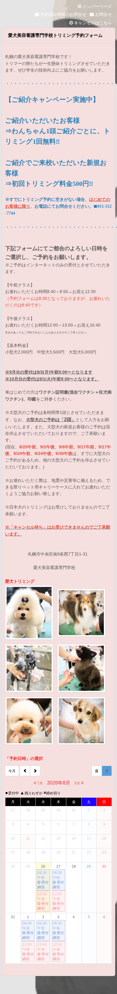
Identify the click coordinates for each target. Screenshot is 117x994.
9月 (77, 783)
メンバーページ (96, 6)
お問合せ (103, 14)
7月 (39, 783)
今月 (12, 771)
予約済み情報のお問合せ (62, 14)
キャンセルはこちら (92, 22)
